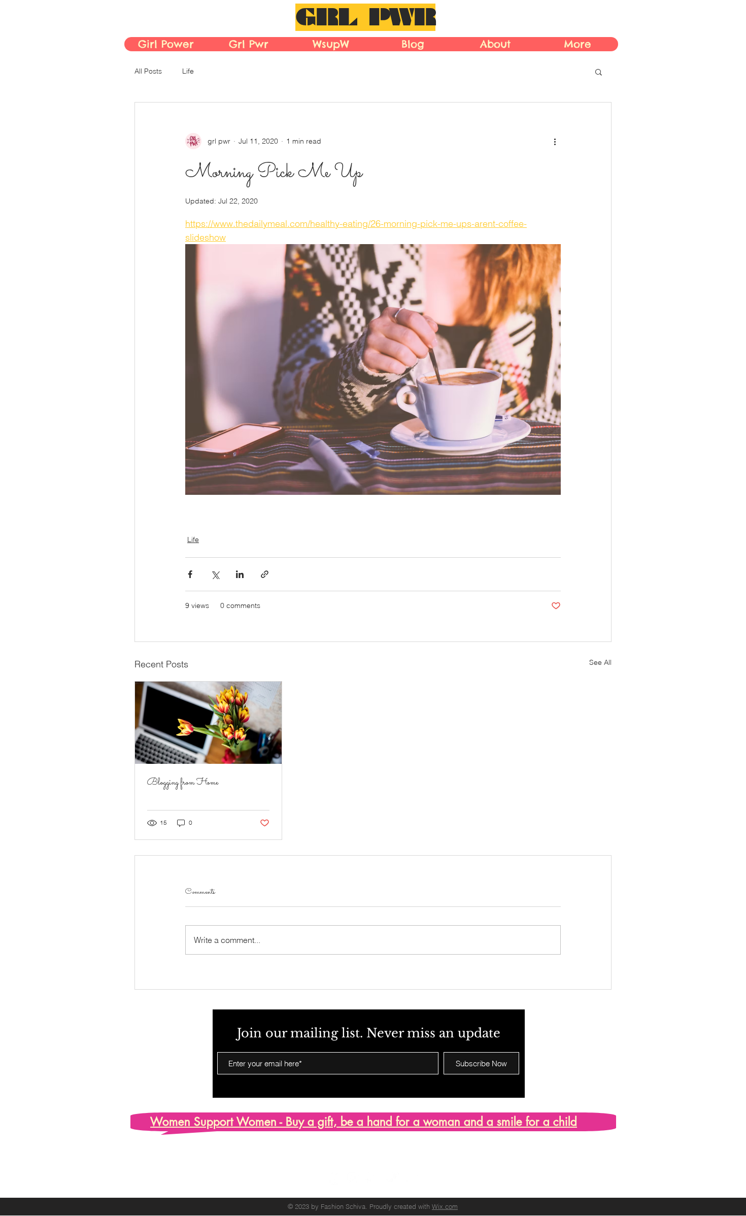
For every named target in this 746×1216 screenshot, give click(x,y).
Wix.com (445, 1206)
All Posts (148, 71)
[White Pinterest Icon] (372, 1177)
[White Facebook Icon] (332, 1177)
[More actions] (555, 141)
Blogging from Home (182, 783)
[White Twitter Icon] (392, 1177)
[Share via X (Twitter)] (215, 574)
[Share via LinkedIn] (240, 574)
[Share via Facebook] (190, 574)
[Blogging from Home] (208, 723)
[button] (598, 71)
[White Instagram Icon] (352, 1177)
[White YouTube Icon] (411, 1177)
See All (600, 662)
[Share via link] (264, 574)
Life (188, 71)
